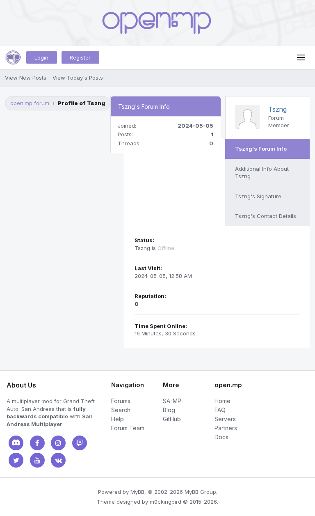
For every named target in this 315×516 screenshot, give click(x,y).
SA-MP (172, 400)
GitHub (172, 418)
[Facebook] (37, 443)
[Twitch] (79, 443)
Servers (225, 418)
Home (223, 400)
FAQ (220, 409)
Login (41, 57)
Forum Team (127, 427)
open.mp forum (29, 103)
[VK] (58, 460)
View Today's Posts (77, 77)
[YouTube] (37, 460)
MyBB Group (200, 491)
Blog (169, 409)
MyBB (137, 491)
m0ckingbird (165, 501)
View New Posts (25, 77)
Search (120, 409)
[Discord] (16, 443)
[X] (16, 460)
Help (117, 418)
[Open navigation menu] (301, 57)
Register (80, 57)
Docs (221, 436)
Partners (226, 427)
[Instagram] (58, 443)
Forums (120, 400)
